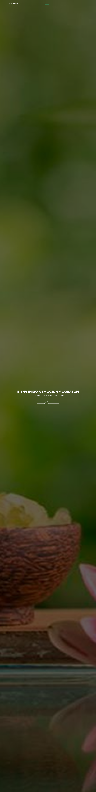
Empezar (40, 402)
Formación (68, 3)
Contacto (83, 3)
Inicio (47, 3)
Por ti (51, 3)
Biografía (75, 3)
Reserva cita (53, 402)
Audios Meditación (59, 3)
